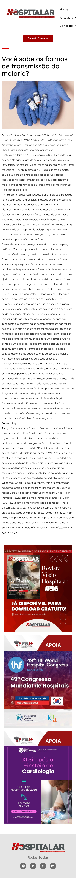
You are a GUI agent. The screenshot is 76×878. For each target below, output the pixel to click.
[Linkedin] (53, 866)
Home (64, 9)
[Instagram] (43, 866)
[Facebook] (23, 866)
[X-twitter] (33, 866)
